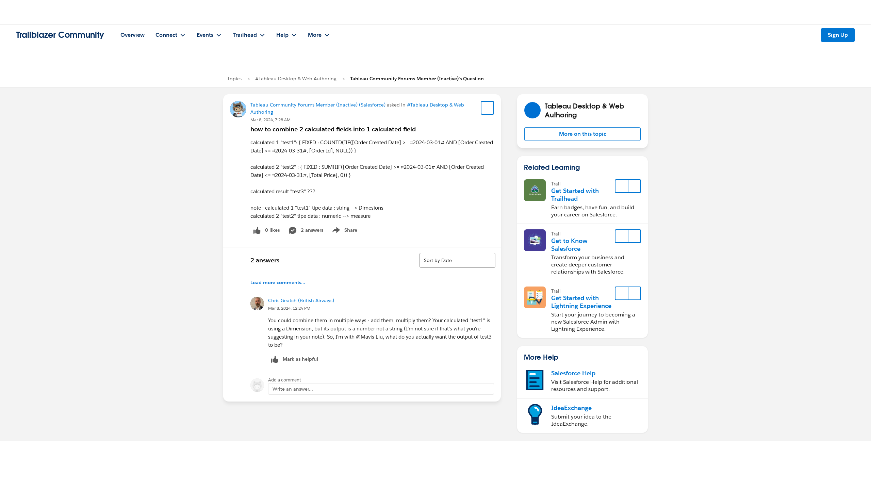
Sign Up (838, 34)
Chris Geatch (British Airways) (301, 300)
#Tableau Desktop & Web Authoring (295, 79)
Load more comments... (277, 282)
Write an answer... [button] (293, 389)
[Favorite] (487, 108)
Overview (132, 34)
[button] (582, 134)
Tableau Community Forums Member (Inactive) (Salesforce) (317, 105)
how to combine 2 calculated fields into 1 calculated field (333, 129)
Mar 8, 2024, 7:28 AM (270, 119)
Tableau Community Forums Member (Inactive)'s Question (417, 79)
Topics (234, 79)
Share (344, 231)
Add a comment (284, 380)
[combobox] (457, 260)
